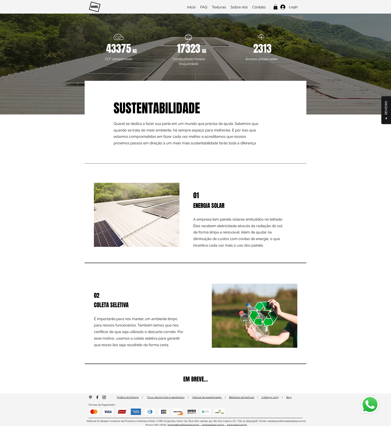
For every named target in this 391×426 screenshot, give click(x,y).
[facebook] (97, 397)
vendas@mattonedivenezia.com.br (286, 421)
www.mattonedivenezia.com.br (183, 425)
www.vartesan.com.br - (213, 425)
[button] (275, 7)
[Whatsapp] (369, 404)
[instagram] (104, 397)
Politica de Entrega (128, 397)
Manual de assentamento (207, 397)
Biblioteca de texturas (241, 397)
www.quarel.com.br (237, 425)
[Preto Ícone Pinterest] (90, 397)
